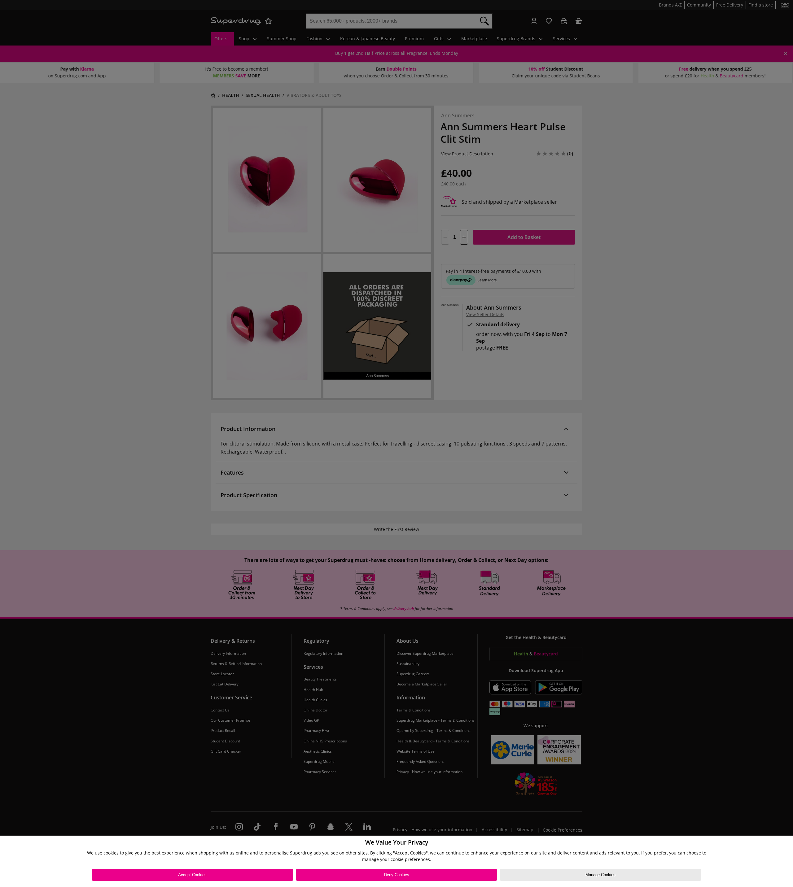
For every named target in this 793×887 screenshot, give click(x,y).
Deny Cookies (396, 874)
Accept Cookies (192, 874)
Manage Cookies (600, 874)
